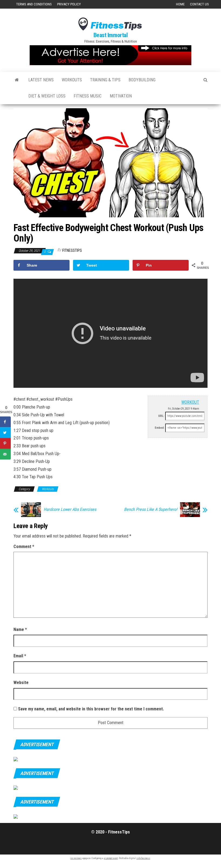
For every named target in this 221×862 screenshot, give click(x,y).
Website (21, 682)
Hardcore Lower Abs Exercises (70, 509)
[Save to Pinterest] (5, 443)
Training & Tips (105, 79)
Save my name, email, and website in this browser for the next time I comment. (91, 708)
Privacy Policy (69, 4)
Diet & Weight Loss (46, 96)
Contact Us (199, 4)
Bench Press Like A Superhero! (150, 509)
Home (180, 4)
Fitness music (88, 96)
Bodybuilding (142, 79)
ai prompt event (111, 858)
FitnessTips (72, 250)
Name (20, 629)
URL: (161, 416)
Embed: (159, 428)
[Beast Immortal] (16, 80)
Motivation (121, 96)
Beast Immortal (111, 35)
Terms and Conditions (34, 4)
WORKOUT (190, 402)
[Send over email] (5, 454)
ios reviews (76, 858)
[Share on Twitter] (5, 432)
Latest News (41, 79)
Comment (23, 546)
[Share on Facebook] (5, 422)
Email (19, 655)
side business (143, 858)
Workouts (72, 79)
